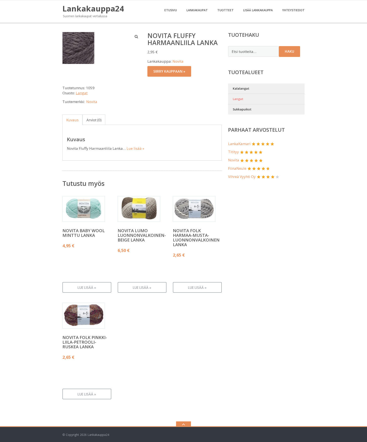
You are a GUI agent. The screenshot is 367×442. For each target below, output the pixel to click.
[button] (136, 36)
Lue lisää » (135, 148)
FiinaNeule (237, 168)
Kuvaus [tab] (72, 119)
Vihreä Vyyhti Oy (242, 176)
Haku (289, 51)
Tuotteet (225, 10)
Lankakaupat (197, 10)
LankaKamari (239, 143)
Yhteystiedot (293, 10)
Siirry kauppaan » (169, 71)
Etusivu (170, 10)
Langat (82, 92)
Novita (178, 61)
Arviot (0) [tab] (94, 119)
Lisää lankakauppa (258, 10)
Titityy (233, 151)
